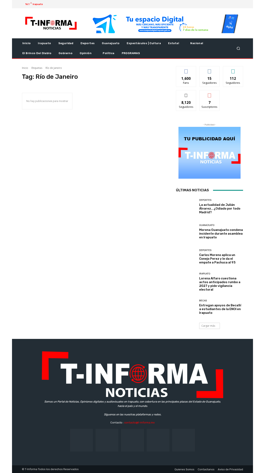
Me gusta (186, 69)
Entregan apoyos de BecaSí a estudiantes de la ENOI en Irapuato (220, 309)
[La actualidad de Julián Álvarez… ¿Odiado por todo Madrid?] (186, 207)
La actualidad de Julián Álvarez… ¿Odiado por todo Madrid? (219, 208)
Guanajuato (206, 225)
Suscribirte (209, 93)
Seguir (209, 69)
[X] (228, 4)
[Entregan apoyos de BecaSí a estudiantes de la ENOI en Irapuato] (186, 307)
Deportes (205, 200)
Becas (203, 301)
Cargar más (208, 325)
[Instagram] (221, 4)
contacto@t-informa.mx (139, 422)
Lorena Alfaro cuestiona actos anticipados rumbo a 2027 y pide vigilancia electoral (219, 284)
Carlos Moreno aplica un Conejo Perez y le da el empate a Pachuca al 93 (217, 258)
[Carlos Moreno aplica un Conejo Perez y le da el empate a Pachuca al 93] (186, 257)
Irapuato (204, 274)
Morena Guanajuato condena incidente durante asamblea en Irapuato (221, 233)
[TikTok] (132, 440)
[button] (238, 48)
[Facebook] (215, 4)
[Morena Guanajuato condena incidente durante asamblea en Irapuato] (186, 232)
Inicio (25, 68)
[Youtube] (234, 4)
